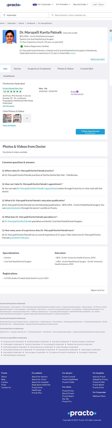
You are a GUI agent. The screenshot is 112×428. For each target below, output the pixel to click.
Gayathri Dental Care (18, 332)
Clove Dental (4, 307)
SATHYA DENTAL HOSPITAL (80, 312)
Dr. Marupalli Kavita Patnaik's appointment (37, 188)
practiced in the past (19, 237)
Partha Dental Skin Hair (13, 88)
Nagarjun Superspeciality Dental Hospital (38, 314)
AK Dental (47, 332)
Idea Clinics (42, 309)
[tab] (5, 68)
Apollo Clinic (34, 322)
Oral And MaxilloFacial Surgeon (17, 261)
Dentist (7, 257)
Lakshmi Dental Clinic (62, 314)
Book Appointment (91, 132)
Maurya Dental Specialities (62, 332)
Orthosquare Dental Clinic (73, 322)
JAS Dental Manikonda (92, 322)
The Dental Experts (35, 332)
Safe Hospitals (87, 307)
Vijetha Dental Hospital (91, 309)
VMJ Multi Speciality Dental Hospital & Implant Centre (41, 307)
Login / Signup (98, 4)
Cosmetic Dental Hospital (59, 312)
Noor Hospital (20, 309)
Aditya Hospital (18, 324)
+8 (27, 118)
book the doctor (13, 208)
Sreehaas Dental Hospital (71, 307)
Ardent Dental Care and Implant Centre (14, 322)
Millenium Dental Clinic (39, 312)
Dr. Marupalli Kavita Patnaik (18, 221)
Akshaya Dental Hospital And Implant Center (42, 324)
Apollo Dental (46, 322)
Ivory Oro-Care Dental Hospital (59, 309)
